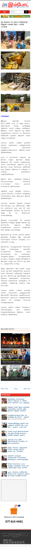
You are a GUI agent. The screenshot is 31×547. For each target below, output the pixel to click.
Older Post (27, 389)
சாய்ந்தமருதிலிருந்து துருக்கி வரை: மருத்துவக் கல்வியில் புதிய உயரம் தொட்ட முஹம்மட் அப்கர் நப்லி (18, 425)
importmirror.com (6, 535)
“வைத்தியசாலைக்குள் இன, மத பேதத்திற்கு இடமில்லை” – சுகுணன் (18, 416)
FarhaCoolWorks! (18, 534)
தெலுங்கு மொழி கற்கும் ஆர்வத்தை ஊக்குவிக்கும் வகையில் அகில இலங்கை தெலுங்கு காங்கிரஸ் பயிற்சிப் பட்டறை (18, 410)
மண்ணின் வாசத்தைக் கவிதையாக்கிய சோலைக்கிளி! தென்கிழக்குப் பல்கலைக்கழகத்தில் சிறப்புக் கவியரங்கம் (18, 458)
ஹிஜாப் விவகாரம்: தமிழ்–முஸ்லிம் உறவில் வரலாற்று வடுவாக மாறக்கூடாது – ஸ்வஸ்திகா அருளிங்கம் (17, 450)
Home (16, 389)
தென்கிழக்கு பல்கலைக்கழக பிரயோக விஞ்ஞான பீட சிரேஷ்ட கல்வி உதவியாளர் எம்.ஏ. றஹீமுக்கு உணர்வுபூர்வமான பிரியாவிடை (18, 401)
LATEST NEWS (17, 30)
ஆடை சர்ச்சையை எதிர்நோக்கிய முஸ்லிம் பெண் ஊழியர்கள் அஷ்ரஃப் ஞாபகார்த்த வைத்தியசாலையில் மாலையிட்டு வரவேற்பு (19, 474)
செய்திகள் (23, 30)
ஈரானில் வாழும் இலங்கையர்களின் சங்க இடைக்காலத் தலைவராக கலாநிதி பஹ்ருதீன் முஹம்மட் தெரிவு (18, 434)
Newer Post (4, 389)
